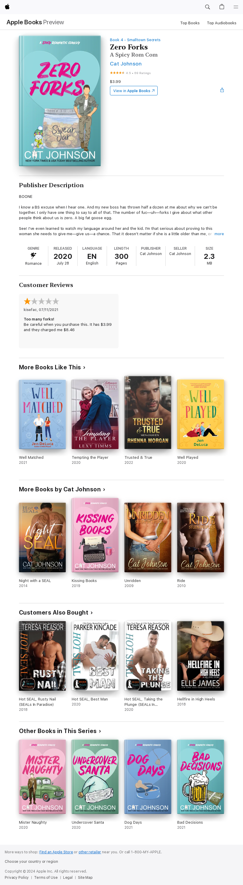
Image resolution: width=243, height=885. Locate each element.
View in (131, 91)
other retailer (90, 852)
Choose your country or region (31, 862)
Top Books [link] (190, 23)
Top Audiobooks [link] (221, 23)
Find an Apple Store (56, 852)
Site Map (85, 878)
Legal (68, 878)
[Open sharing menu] (222, 90)
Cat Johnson (126, 63)
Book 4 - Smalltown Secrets (135, 40)
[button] (207, 7)
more (219, 234)
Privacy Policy (17, 878)
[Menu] (236, 7)
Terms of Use (46, 878)
